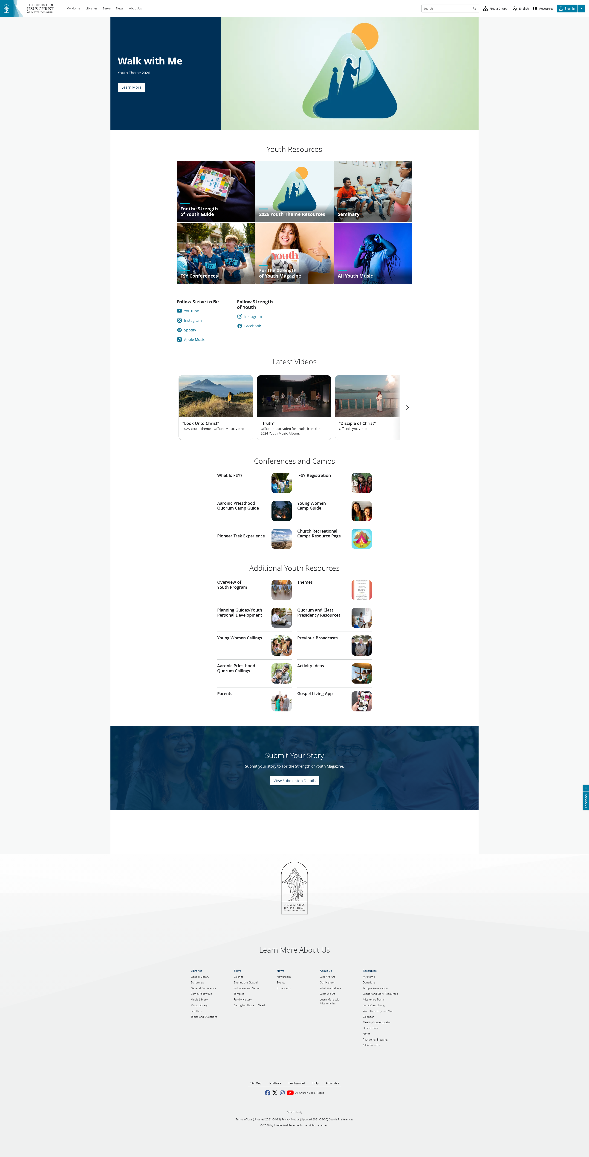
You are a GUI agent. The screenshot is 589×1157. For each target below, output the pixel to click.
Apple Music (194, 339)
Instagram (193, 320)
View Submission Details (295, 780)
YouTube (191, 310)
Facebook (252, 325)
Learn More (131, 87)
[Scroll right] (407, 407)
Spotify (190, 330)
